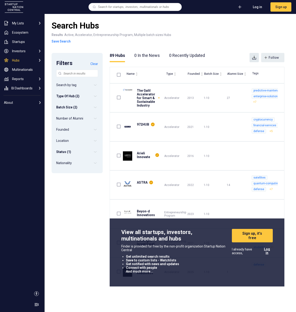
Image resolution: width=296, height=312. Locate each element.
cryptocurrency (263, 119)
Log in (257, 7)
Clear (94, 64)
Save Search (61, 41)
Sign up (281, 7)
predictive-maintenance (268, 90)
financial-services (264, 125)
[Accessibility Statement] (36, 293)
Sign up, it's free (252, 235)
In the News (147, 55)
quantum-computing (266, 183)
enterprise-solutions (266, 96)
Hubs (117, 55)
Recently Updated (187, 55)
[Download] (254, 57)
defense (258, 131)
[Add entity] (239, 7)
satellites (259, 177)
